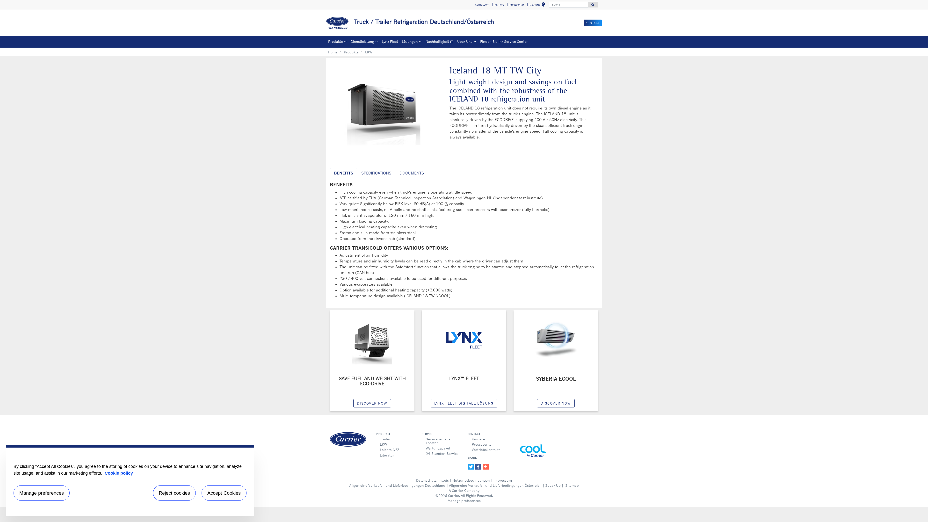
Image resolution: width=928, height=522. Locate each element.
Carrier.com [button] (482, 4)
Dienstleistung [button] (362, 41)
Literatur (387, 455)
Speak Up (553, 485)
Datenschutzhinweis (432, 480)
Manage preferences (464, 501)
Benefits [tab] (343, 173)
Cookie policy (119, 473)
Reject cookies (174, 493)
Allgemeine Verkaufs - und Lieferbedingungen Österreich (495, 485)
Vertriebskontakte (486, 450)
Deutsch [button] (538, 5)
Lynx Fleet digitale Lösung (464, 403)
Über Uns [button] (464, 41)
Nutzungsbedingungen (471, 480)
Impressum (502, 480)
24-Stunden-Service (442, 453)
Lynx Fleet (390, 41)
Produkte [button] (335, 41)
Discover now (372, 403)
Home (333, 52)
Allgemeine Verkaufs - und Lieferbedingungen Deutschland (397, 485)
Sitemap (572, 485)
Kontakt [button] (593, 23)
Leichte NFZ (389, 450)
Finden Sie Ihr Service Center (504, 41)
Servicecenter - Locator (438, 441)
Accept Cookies (224, 493)
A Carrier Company (464, 490)
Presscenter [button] (516, 4)
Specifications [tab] (376, 173)
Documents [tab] (411, 173)
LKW (383, 444)
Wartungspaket (438, 448)
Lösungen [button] (410, 41)
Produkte (351, 52)
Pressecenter (482, 444)
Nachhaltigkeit (440, 42)
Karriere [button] (499, 4)
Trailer (385, 439)
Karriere (478, 439)
